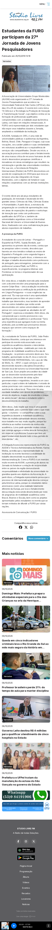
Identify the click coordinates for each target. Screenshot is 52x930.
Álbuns (26, 877)
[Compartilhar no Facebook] (20, 528)
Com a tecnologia (22, 916)
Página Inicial (26, 866)
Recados (26, 893)
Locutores (26, 899)
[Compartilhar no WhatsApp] (31, 528)
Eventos (26, 888)
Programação (26, 871)
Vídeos (26, 882)
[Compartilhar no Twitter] (26, 528)
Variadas (7, 61)
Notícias (26, 904)
